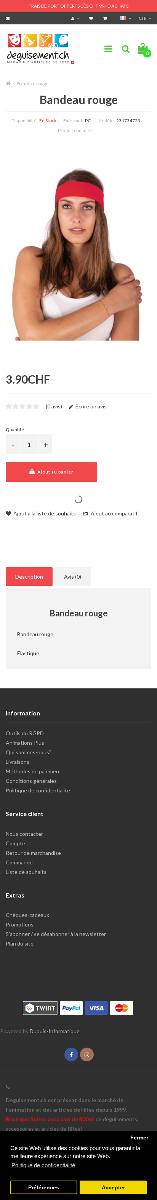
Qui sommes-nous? (28, 752)
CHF (144, 18)
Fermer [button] (139, 1138)
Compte (15, 843)
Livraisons (17, 761)
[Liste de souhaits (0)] (92, 18)
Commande (19, 862)
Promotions (20, 924)
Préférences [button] (43, 1187)
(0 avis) (54, 406)
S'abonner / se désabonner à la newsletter (56, 934)
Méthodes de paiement (33, 771)
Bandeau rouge (32, 83)
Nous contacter (24, 833)
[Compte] (76, 18)
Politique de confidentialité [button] (43, 1165)
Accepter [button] (113, 1187)
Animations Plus (25, 742)
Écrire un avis (90, 406)
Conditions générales (31, 781)
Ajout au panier (55, 472)
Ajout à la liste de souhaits (44, 513)
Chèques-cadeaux (27, 915)
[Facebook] (71, 1055)
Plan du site (20, 943)
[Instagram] (87, 1055)
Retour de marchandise (33, 853)
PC (88, 120)
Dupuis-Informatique (55, 1031)
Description (29, 576)
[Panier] (106, 18)
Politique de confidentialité (38, 790)
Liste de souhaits (26, 872)
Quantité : (16, 429)
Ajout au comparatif (114, 513)
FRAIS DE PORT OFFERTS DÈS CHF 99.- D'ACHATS (78, 6)
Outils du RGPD (25, 733)
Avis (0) (72, 576)
